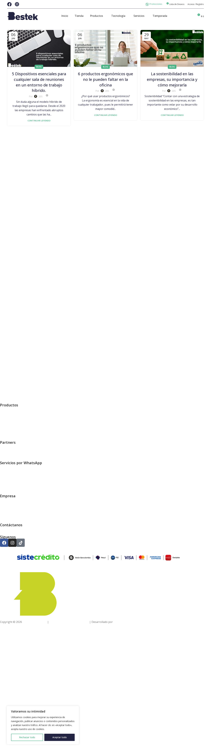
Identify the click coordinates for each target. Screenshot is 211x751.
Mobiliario (6, 417)
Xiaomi (4, 450)
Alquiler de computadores (16, 471)
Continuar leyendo (39, 120)
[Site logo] (22, 15)
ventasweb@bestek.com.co (16, 528)
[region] (43, 725)
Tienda (4, 499)
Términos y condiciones (14, 516)
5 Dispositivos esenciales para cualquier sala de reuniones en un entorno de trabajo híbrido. (39, 82)
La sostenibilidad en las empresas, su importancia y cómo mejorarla (172, 79)
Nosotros (6, 508)
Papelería (6, 408)
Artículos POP (8, 466)
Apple (3, 454)
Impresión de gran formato (17, 483)
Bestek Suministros (35, 622)
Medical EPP (7, 425)
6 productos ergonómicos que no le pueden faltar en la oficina (105, 79)
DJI (2, 446)
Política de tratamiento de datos (69, 622)
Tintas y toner (8, 421)
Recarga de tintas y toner (15, 479)
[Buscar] (191, 16)
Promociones (156, 4)
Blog (39, 66)
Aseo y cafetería (10, 413)
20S (41, 96)
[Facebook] (4, 543)
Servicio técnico (9, 487)
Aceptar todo (59, 737)
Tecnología (7, 434)
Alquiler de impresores (14, 475)
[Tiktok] (20, 543)
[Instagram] (12, 543)
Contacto (5, 512)
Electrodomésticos (11, 430)
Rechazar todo (27, 737)
